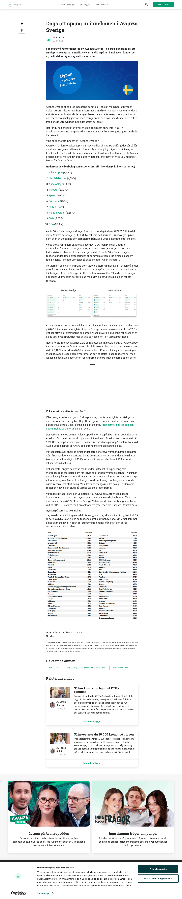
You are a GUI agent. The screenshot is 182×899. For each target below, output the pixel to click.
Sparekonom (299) (120, 668)
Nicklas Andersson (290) (94, 668)
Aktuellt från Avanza (15, 4)
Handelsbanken (58, 178)
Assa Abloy (55, 183)
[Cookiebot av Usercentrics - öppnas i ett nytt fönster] (18, 893)
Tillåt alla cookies (158, 869)
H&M (51, 206)
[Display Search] (146, 4)
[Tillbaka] (21, 23)
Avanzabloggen (68, 4)
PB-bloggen (85, 4)
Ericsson (54, 201)
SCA (51, 224)
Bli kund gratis (163, 4)
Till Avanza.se (101, 4)
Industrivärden (57, 212)
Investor (53, 189)
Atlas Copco (56, 172)
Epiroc (52, 195)
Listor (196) (72, 668)
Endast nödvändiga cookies (158, 878)
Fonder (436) (54, 668)
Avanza (60, 37)
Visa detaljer (43, 893)
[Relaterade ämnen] (21, 30)
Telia (51, 218)
